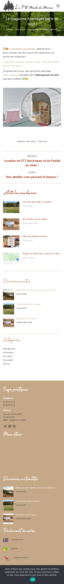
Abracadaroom (10, 75)
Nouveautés (8, 360)
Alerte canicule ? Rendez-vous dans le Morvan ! (36, 290)
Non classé (30, 141)
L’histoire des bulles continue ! (37, 202)
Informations (8, 352)
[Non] (60, 574)
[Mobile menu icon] (58, 6)
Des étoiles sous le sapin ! (35, 219)
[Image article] (11, 207)
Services (6, 363)
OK (32, 579)
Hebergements (9, 348)
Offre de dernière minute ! (35, 236)
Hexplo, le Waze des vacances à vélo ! (41, 254)
